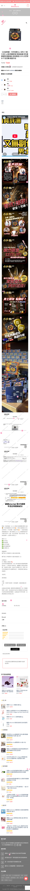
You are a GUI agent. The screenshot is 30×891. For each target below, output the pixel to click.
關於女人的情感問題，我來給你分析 (14, 866)
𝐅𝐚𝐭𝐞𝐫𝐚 (10, 880)
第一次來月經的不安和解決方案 (13, 861)
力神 (2, 101)
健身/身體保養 (17, 10)
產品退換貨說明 (19, 885)
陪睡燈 (6, 880)
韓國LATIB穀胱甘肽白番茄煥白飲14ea (21, 691)
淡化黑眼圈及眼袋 (16, 875)
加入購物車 (13, 94)
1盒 (8, 79)
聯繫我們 (8, 885)
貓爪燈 (21, 877)
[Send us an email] (20, 845)
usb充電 (3, 875)
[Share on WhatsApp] (2, 103)
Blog (4, 885)
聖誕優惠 (7, 877)
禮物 (22, 875)
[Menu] (2, 5)
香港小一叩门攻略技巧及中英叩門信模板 (15, 853)
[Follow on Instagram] (17, 845)
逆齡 (2, 880)
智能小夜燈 (8, 875)
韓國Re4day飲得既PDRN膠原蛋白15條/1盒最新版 (7, 691)
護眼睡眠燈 (13, 877)
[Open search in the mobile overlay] (4, 5)
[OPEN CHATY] (26, 878)
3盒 (8, 83)
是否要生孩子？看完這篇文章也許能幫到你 (16, 857)
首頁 (10, 10)
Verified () (22, 645)
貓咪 (18, 877)
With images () (11, 645)
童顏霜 (25, 875)
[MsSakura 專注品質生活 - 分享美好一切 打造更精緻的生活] (15, 5)
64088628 (12, 70)
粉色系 (3, 877)
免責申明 (15, 886)
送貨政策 (13, 885)
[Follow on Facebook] (15, 845)
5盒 (8, 88)
